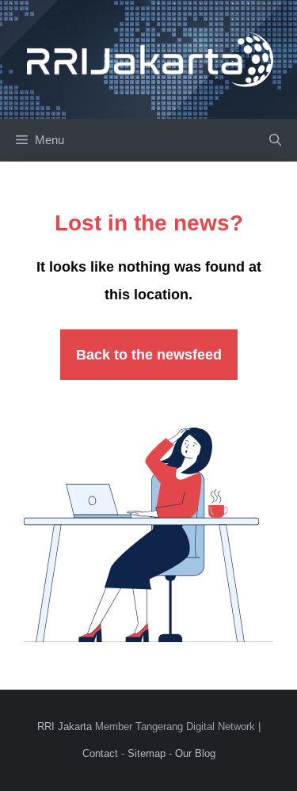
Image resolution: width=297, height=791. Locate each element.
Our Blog (195, 753)
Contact (100, 753)
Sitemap (147, 753)
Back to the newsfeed (149, 355)
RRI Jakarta (64, 726)
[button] (275, 140)
